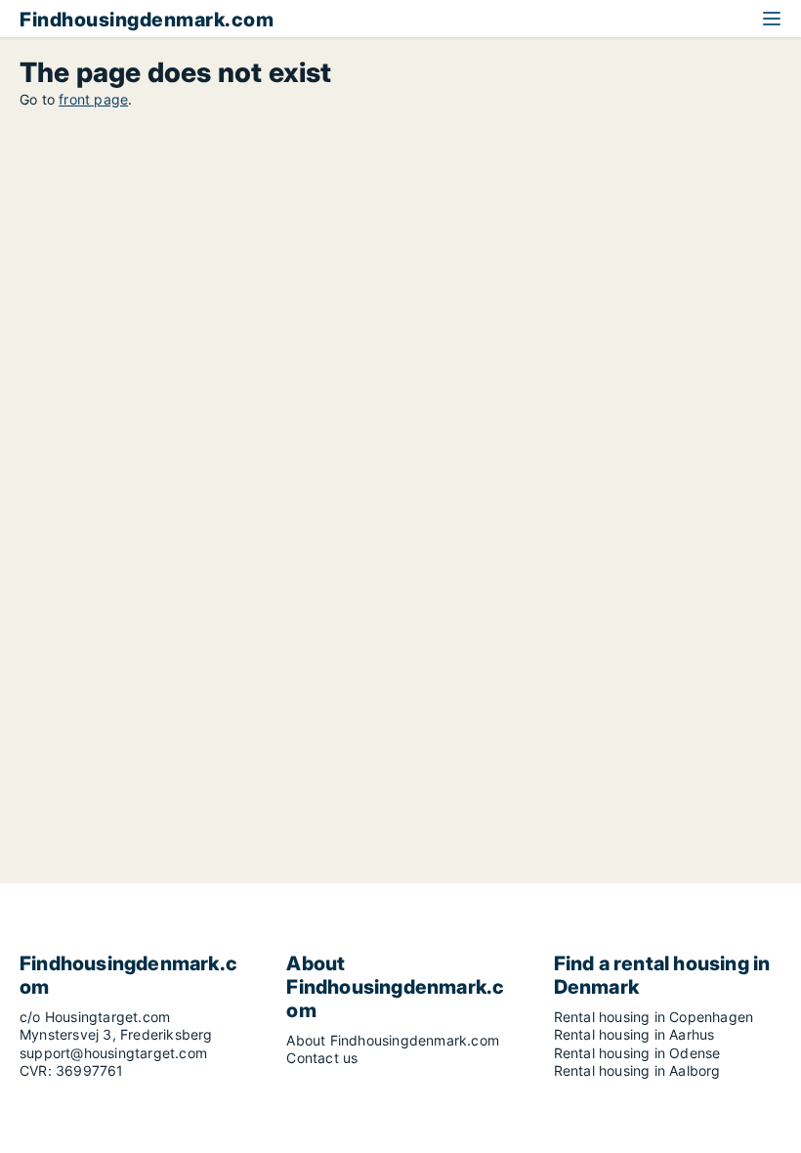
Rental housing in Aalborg (637, 1070)
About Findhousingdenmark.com (392, 1040)
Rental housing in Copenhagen (654, 1016)
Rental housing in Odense (637, 1053)
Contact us (322, 1057)
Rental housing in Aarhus (634, 1034)
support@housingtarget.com (113, 1053)
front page (93, 99)
